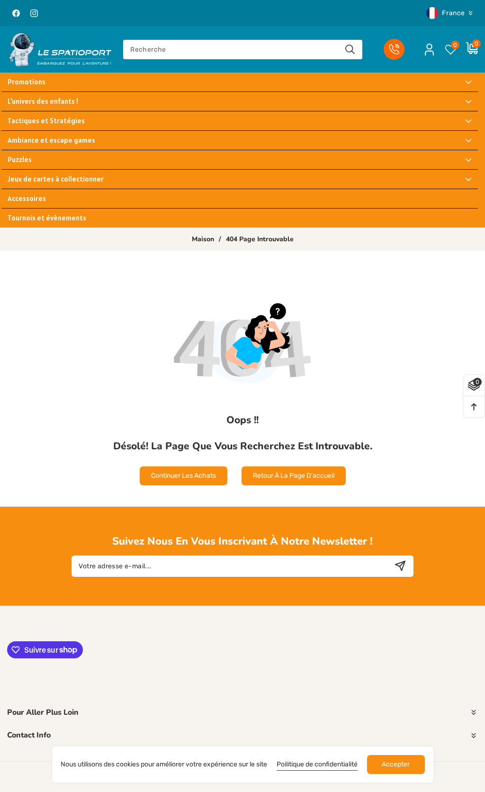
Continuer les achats (183, 476)
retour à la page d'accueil (293, 476)
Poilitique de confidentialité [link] (317, 764)
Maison (203, 239)
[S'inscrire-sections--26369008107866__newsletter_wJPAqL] (400, 566)
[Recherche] (350, 49)
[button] (467, 49)
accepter (396, 764)
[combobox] (242, 49)
